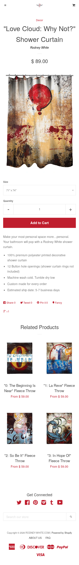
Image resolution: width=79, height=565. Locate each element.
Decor (39, 20)
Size (5, 182)
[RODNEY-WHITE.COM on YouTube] (60, 503)
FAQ (48, 537)
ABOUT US (35, 537)
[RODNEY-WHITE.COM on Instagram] (43, 503)
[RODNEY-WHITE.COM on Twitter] (19, 503)
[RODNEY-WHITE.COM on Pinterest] (35, 503)
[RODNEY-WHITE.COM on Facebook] (27, 503)
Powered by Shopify (62, 532)
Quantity (8, 201)
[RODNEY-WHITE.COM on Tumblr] (51, 503)
